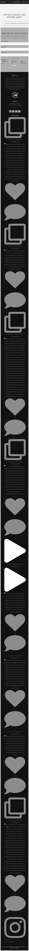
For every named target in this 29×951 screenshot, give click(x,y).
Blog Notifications (23, 62)
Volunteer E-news (14, 62)
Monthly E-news (4, 62)
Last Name (3, 52)
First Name (3, 47)
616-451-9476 (15, 107)
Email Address (4, 41)
